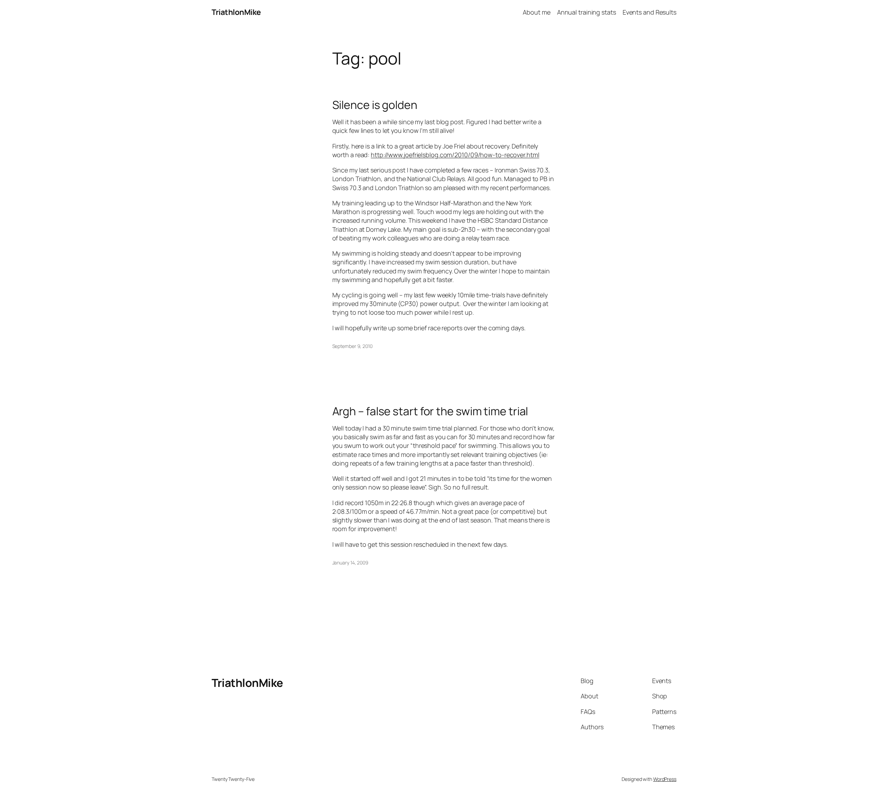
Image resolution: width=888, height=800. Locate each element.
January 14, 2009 (350, 562)
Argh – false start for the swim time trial (430, 411)
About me (536, 12)
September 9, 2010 (352, 346)
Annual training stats (586, 12)
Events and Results (649, 12)
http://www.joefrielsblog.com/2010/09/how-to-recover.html (455, 155)
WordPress (664, 779)
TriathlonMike (236, 12)
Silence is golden (374, 105)
